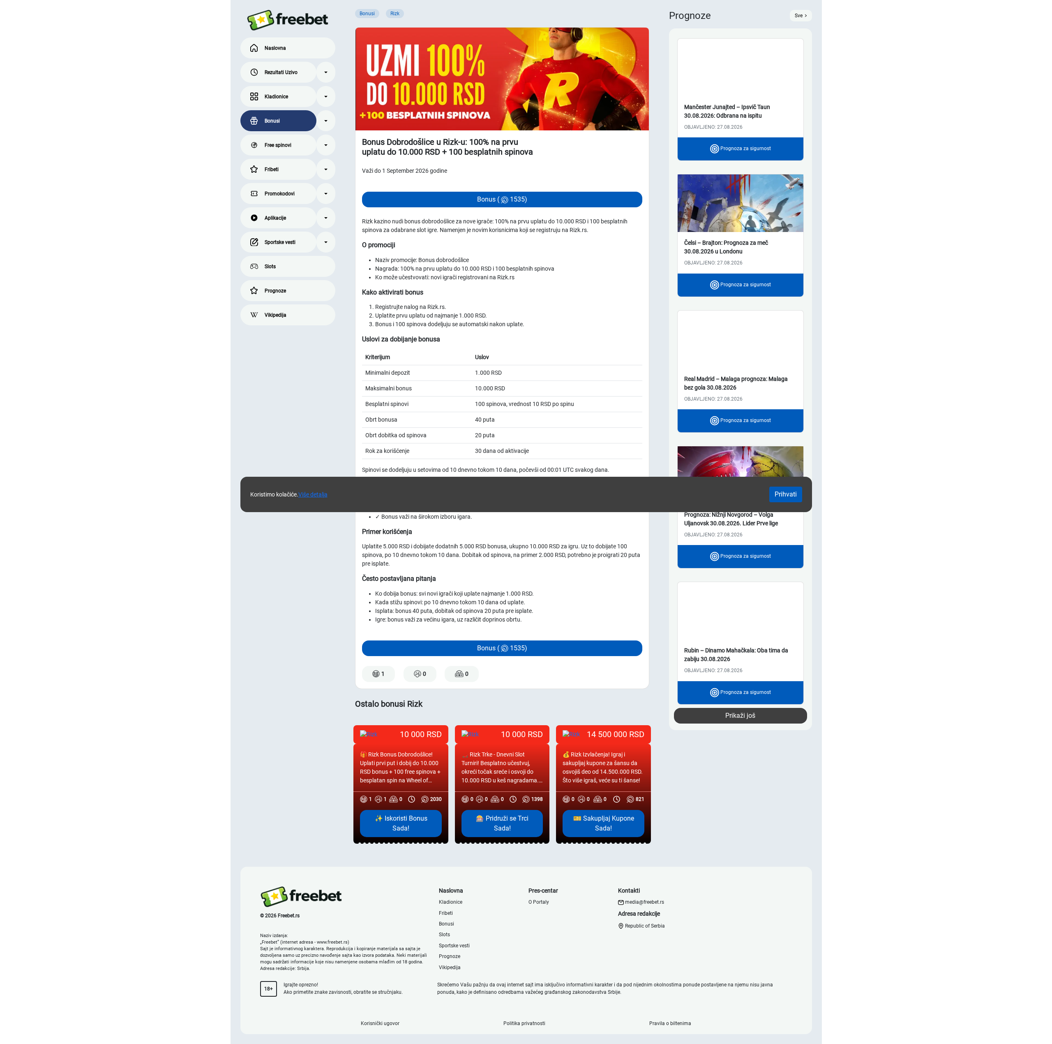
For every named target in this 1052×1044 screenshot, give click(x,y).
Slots (270, 266)
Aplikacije (275, 218)
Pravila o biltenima (670, 1023)
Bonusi (272, 121)
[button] (325, 72)
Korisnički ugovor (380, 1023)
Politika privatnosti (524, 1023)
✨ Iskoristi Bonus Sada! (401, 823)
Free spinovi (278, 145)
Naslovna (275, 48)
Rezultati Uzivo (281, 72)
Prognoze (275, 291)
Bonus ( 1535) (502, 199)
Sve (799, 16)
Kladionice (276, 97)
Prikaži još (740, 715)
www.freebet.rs (332, 942)
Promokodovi (280, 194)
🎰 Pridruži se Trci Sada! (502, 823)
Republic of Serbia (644, 926)
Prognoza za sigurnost (745, 148)
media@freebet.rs (644, 902)
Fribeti (272, 169)
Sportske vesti (280, 242)
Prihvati (786, 494)
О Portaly (538, 902)
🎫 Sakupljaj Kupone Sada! (603, 823)
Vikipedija (275, 315)
